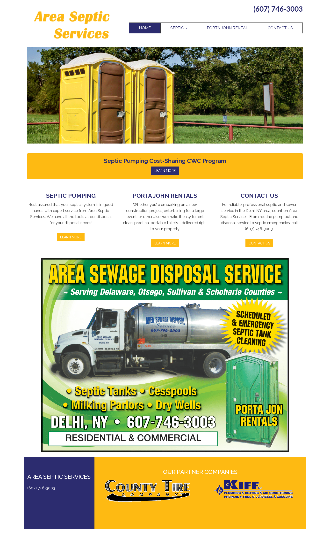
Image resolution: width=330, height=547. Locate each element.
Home (145, 28)
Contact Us (280, 28)
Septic (177, 28)
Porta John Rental (227, 28)
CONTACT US (259, 243)
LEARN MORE (165, 171)
